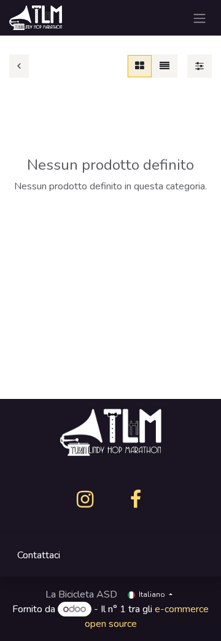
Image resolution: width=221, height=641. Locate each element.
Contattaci (38, 555)
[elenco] (164, 66)
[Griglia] (139, 66)
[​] (85, 499)
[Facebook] (136, 499)
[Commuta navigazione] (199, 18)
